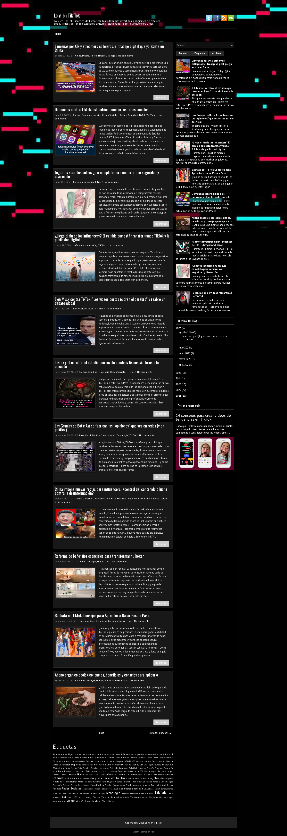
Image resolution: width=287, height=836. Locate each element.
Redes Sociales (110, 115)
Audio (159, 754)
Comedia (97, 761)
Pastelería (57, 785)
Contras (139, 761)
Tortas (81, 797)
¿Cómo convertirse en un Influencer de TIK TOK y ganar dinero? (212, 243)
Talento (75, 793)
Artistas (152, 754)
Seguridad (137, 788)
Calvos (132, 757)
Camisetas (140, 757)
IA (87, 774)
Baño (83, 561)
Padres (149, 781)
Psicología (90, 308)
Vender (145, 797)
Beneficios (101, 620)
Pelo (80, 785)
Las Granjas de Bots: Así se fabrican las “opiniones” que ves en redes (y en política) (109, 428)
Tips (99, 181)
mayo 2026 (185, 359)
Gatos (89, 771)
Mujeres (110, 781)
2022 (178, 390)
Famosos (123, 767)
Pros (127, 785)
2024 (178, 378)
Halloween (128, 771)
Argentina (139, 754)
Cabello (125, 757)
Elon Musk (78, 308)
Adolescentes (60, 754)
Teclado (101, 793)
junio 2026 (184, 353)
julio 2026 (184, 347)
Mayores (169, 778)
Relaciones (87, 788)
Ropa (109, 788)
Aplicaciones (127, 754)
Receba (170, 785)
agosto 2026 (186, 332)
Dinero (85, 55)
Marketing (92, 245)
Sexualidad (90, 181)
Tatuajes (93, 793)
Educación (167, 764)
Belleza (92, 757)
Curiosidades (159, 761)
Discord (76, 115)
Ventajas (153, 797)
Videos (71, 801)
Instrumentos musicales (141, 774)
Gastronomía (79, 771)
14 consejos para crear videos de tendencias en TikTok (203, 417)
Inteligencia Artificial (163, 774)
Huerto (99, 680)
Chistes (62, 761)
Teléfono (124, 793)
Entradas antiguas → (160, 733)
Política (96, 435)
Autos (56, 757)
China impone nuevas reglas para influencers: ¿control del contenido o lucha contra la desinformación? (111, 491)
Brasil (117, 757)
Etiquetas (199, 53)
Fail (111, 768)
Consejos (78, 181)
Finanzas (122, 498)
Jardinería (117, 680)
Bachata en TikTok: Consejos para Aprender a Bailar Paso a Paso (102, 615)
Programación (118, 785)
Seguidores (125, 788)
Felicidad (133, 768)
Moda (80, 781)
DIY (141, 764)
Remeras (96, 788)
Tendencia (133, 793)
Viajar (170, 797)
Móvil (88, 435)
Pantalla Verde (159, 781)
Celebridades (166, 757)
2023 (178, 384)
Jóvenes (86, 778)
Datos (55, 764)
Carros (149, 757)
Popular (108, 785)
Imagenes (100, 774)
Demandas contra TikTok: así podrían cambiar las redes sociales (101, 109)
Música (118, 781)
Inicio (58, 34)
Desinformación (101, 498)
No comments (125, 55)
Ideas (92, 774)
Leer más (161, 97)
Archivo (216, 53)
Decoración (64, 764)
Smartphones (108, 435)
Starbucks (66, 793)
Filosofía (150, 768)
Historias (161, 771)
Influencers (80, 245)
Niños (133, 781)
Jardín (107, 680)
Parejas (169, 781)
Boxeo (111, 757)
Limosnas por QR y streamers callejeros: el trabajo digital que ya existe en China (109, 48)
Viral (78, 801)
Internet (58, 778)
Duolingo (148, 764)
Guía (120, 771)
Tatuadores (84, 793)
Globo (107, 771)
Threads (142, 793)
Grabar (114, 771)
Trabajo (111, 55)
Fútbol (61, 771)
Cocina (89, 761)
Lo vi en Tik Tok (67, 15)
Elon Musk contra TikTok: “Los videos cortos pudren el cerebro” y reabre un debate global (110, 301)
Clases (76, 761)
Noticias (97, 115)
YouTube (151, 115)
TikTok (93, 55)
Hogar (100, 561)
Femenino (141, 768)
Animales (105, 754)
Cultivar (147, 761)
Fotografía (168, 768)
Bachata (84, 620)
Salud (163, 498)
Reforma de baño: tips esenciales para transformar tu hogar (99, 556)
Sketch (157, 788)
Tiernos (150, 793)
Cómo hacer (108, 761)
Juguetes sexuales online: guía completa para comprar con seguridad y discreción (107, 174)
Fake (81, 435)
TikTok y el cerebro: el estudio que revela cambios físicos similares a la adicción (107, 364)
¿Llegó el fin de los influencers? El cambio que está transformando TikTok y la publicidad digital (112, 238)
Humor (81, 774)
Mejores (66, 781)
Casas (155, 757)
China (78, 55)
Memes (74, 781)
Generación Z (98, 771)
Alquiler (82, 754)
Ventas (162, 797)
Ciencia (83, 371)
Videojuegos (59, 800)
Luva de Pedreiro (134, 778)
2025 (178, 373)
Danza (122, 620)
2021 (178, 395)
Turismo (105, 797)
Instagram (124, 774)
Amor (88, 754)
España (73, 768)
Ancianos (95, 754)
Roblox (123, 115)
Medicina (145, 498)
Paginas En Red (147, 831)
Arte (147, 754)
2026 (178, 328)
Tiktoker (102, 55)
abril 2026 (184, 364)
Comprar (119, 761)
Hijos (153, 771)
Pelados (74, 785)
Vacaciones (124, 797)
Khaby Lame (96, 778)
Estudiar (86, 768)
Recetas (57, 788)
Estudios (92, 371)
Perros (86, 784)
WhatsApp (86, 800)
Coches (82, 761)
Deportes (76, 764)
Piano (92, 785)
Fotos (55, 771)
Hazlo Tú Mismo (142, 771)
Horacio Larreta (60, 774)
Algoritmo (73, 754)
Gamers (69, 771)
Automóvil (167, 754)
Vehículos (135, 797)
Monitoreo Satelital (92, 781)
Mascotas (159, 778)
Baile (92, 620)
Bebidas (83, 757)
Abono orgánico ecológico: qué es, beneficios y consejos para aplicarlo (106, 675)
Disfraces (126, 764)
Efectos (56, 768)
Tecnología (122, 435)
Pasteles (66, 785)
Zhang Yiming (108, 801)
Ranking (146, 784)
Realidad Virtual (158, 785)
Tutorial (115, 797)
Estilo (80, 768)
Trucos (96, 797)
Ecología (90, 680)
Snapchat (133, 115)
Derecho (87, 498)
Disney (135, 764)
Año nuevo (115, 754)
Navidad (126, 781)
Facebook (86, 115)
